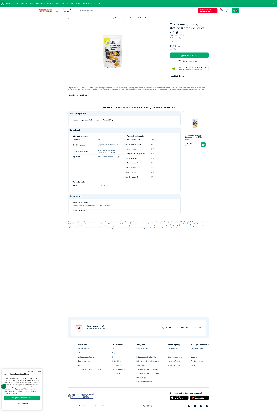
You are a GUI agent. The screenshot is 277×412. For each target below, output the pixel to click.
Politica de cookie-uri (11, 393)
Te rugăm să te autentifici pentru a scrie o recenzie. (91, 241)
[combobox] (136, 10)
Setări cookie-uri (22, 403)
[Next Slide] (207, 116)
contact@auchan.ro (183, 327)
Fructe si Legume (78, 18)
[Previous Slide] (70, 116)
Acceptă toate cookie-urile (22, 398)
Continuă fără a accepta (34, 371)
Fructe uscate (91, 18)
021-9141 (168, 327)
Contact (200, 327)
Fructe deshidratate (105, 18)
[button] (207, 10)
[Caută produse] (80, 10)
